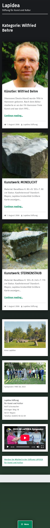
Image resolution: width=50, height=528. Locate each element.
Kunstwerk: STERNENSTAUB (23, 273)
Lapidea (11, 5)
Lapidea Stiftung (30, 124)
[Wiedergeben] (7, 446)
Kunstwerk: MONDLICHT (20, 182)
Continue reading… (13, 115)
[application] (25, 437)
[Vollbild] (42, 446)
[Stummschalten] (38, 446)
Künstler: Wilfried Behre (21, 91)
